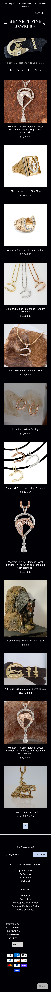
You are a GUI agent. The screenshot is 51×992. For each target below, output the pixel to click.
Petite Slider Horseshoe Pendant (25, 370)
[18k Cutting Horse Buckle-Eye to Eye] (25, 669)
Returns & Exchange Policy (25, 906)
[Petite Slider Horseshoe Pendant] (25, 345)
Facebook (26, 870)
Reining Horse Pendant (25, 812)
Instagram (26, 877)
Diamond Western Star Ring (25, 191)
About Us (25, 895)
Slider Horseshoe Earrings (25, 429)
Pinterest (27, 874)
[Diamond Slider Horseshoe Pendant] (25, 463)
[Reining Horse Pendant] (25, 787)
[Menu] (5, 24)
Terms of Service (25, 909)
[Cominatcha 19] (25, 608)
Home (10, 62)
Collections (21, 62)
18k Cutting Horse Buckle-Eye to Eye (25, 688)
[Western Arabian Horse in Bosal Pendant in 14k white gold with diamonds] (25, 101)
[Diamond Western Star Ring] (25, 166)
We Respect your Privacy (25, 902)
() (39, 13)
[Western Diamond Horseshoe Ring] (25, 225)
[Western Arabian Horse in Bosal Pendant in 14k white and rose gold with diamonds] (25, 722)
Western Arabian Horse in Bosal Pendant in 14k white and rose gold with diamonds (25, 750)
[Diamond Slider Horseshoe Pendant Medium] (25, 284)
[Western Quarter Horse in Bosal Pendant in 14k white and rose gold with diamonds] (25, 529)
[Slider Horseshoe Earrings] (25, 404)
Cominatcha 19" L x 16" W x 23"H (25, 640)
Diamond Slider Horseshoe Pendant (25, 488)
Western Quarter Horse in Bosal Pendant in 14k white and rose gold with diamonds (25, 565)
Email (27, 881)
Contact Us (25, 899)
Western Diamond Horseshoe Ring (25, 250)
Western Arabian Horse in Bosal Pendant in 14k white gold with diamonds (25, 129)
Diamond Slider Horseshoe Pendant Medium (25, 310)
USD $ (16, 944)
